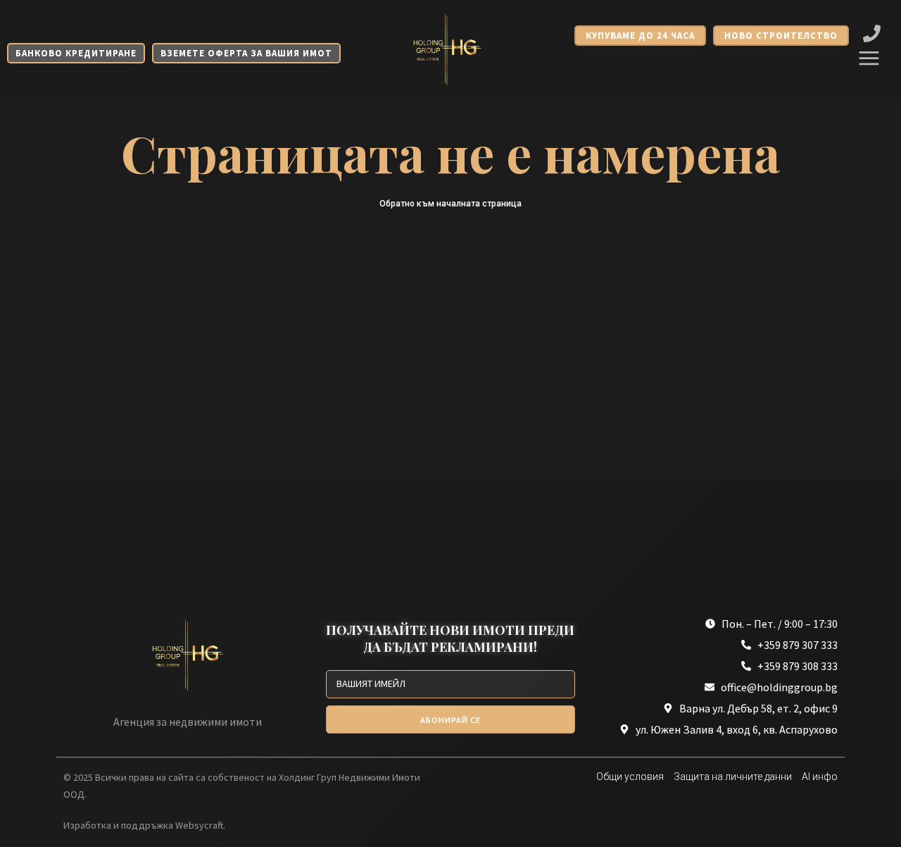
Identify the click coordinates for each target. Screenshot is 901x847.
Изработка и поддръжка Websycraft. (144, 825)
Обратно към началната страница (450, 204)
